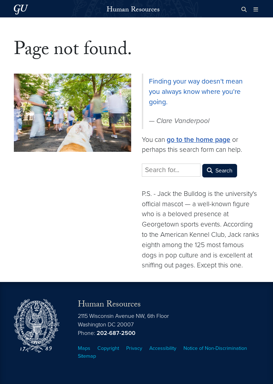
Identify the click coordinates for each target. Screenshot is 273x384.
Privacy (134, 348)
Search (223, 170)
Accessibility (162, 348)
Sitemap (87, 356)
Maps (84, 348)
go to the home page (198, 139)
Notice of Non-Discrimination (215, 348)
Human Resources (133, 10)
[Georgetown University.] (21, 9)
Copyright (108, 348)
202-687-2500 (116, 333)
